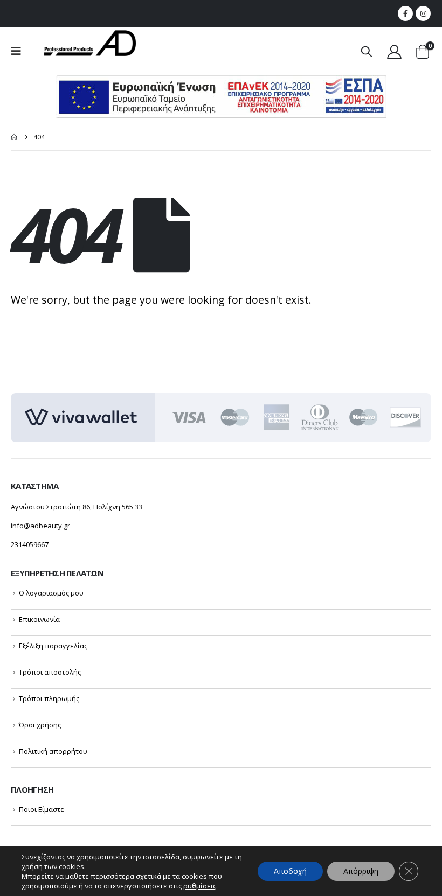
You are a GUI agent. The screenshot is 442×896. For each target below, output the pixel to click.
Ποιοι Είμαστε (41, 809)
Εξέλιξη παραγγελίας (53, 645)
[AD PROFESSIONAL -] (90, 43)
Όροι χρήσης (40, 725)
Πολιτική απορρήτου (53, 751)
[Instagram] (423, 13)
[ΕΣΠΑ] (221, 96)
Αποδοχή (290, 871)
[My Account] (394, 51)
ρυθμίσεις (199, 886)
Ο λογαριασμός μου (51, 593)
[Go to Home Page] (14, 137)
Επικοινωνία (39, 619)
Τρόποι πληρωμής (49, 698)
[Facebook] (405, 13)
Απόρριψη (360, 871)
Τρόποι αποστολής (50, 672)
